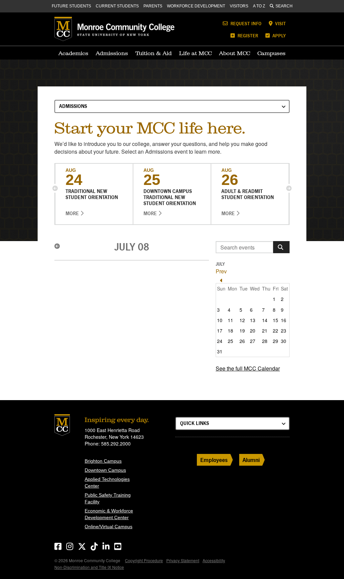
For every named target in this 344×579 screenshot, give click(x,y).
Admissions (112, 53)
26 (242, 341)
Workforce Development (196, 6)
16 (283, 320)
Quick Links (194, 423)
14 (264, 320)
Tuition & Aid (153, 53)
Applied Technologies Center (107, 482)
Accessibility (214, 560)
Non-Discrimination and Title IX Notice (89, 567)
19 (242, 330)
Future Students (71, 6)
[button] (55, 188)
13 (252, 320)
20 (252, 330)
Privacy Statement (182, 560)
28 (264, 341)
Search (284, 6)
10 (219, 320)
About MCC (234, 53)
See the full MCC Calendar (248, 368)
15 (275, 320)
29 (275, 341)
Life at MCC (195, 53)
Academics (73, 53)
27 (252, 341)
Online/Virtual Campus (108, 526)
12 (242, 320)
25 (230, 341)
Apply (278, 35)
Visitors (239, 6)
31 (219, 351)
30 (283, 341)
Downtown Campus (105, 470)
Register (247, 35)
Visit (280, 23)
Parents (152, 6)
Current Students (117, 6)
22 (275, 330)
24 (219, 341)
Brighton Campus (103, 461)
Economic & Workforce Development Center (109, 514)
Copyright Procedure (144, 560)
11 (230, 320)
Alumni (251, 459)
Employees (214, 459)
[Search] (281, 247)
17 (219, 330)
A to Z (259, 6)
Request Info (245, 23)
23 (283, 330)
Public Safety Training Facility (108, 498)
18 (230, 330)
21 (264, 330)
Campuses (271, 53)
